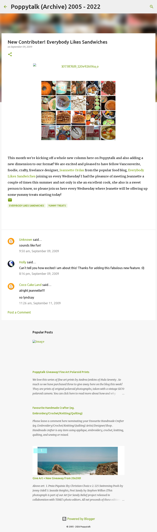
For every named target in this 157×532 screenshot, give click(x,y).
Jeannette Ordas (72, 170)
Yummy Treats (57, 205)
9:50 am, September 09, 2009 (39, 251)
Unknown (25, 239)
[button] (10, 54)
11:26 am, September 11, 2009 (40, 303)
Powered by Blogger (81, 519)
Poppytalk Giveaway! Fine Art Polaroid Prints (61, 372)
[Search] (106, 6)
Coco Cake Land (30, 284)
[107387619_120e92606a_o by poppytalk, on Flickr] (78, 67)
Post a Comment (19, 312)
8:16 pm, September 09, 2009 (39, 273)
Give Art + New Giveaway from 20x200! (57, 478)
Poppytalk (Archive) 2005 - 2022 (56, 6)
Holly (22, 262)
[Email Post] (10, 201)
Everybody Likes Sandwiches (26, 205)
